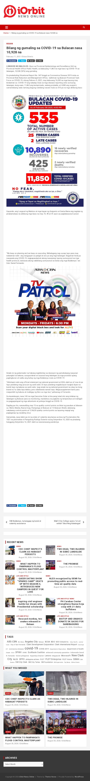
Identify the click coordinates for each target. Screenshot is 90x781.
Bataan (41, 642)
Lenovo (48, 656)
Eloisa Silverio (27, 57)
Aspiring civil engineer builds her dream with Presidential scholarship (30, 604)
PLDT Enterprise (53, 659)
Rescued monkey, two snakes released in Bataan (30, 621)
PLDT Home (67, 659)
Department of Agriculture (58, 649)
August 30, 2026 (25, 557)
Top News (67, 662)
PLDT (42, 659)
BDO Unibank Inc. (62, 642)
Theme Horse (50, 777)
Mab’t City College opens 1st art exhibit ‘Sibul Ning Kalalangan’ (67, 522)
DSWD (25, 652)
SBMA (76, 659)
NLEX (15, 659)
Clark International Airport (66, 644)
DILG (12, 652)
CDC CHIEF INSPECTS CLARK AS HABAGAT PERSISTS (30, 552)
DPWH (18, 652)
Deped (8, 652)
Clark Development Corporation (40, 644)
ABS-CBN (12, 641)
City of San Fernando (18, 644)
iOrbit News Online (26, 777)
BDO (53, 642)
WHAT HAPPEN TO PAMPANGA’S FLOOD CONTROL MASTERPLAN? (30, 566)
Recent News (15, 542)
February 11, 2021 (13, 57)
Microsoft (66, 655)
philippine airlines (32, 659)
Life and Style (22, 576)
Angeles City (31, 641)
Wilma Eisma (75, 662)
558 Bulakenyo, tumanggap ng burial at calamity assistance (25, 522)
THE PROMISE (70, 563)
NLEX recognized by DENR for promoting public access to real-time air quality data (65, 581)
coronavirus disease (16, 649)
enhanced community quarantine (57, 652)
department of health (75, 649)
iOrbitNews (37, 557)
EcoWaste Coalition (36, 652)
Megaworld (56, 656)
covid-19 (31, 648)
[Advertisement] (45, 233)
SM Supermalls (58, 662)
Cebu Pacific (74, 642)
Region (9, 44)
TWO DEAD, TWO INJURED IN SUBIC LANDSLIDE (71, 550)
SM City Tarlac (34, 662)
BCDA (47, 642)
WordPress (79, 777)
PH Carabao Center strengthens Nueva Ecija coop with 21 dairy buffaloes (71, 605)
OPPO (22, 659)
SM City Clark (21, 662)
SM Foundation (47, 662)
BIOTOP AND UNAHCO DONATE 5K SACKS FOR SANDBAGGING (71, 621)
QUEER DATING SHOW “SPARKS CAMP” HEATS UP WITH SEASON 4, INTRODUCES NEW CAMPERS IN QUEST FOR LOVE (30, 585)
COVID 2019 (44, 649)
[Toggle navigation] (7, 27)
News (18, 546)
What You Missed (16, 668)
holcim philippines (22, 656)
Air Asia (21, 642)
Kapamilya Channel (37, 656)
